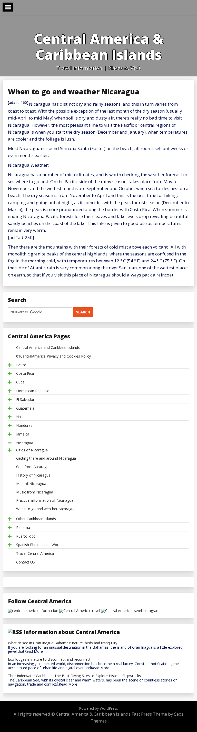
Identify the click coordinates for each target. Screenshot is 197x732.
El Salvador (25, 400)
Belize (21, 365)
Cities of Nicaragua (32, 450)
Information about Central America (71, 632)
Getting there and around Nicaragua (46, 458)
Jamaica (22, 434)
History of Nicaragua (33, 475)
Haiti (20, 417)
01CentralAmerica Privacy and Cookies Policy (53, 356)
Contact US (25, 562)
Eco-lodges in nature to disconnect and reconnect (49, 659)
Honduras (24, 425)
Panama (23, 528)
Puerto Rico (26, 536)
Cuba (20, 382)
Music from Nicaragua (34, 492)
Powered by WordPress (98, 708)
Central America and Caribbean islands (48, 347)
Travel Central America (35, 553)
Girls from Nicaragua (33, 467)
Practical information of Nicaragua (44, 500)
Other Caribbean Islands (36, 519)
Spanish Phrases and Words (39, 545)
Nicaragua (24, 443)
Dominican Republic (32, 391)
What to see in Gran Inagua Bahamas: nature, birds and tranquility (62, 643)
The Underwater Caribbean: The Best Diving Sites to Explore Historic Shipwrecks (74, 676)
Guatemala (25, 408)
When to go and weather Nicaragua (45, 509)
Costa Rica (25, 373)
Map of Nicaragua (31, 484)
